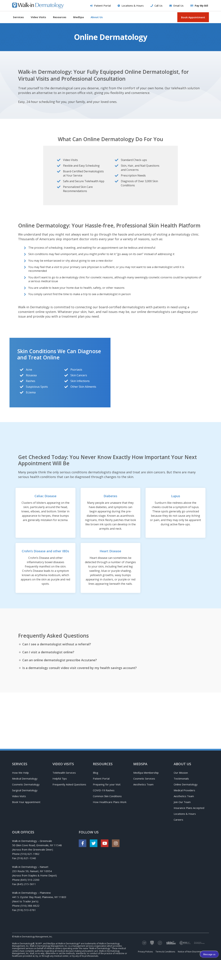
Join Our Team (182, 802)
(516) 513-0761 (26, 910)
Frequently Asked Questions (69, 784)
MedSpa (78, 17)
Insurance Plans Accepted (189, 808)
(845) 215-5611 (26, 884)
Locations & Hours (133, 5)
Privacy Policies (145, 951)
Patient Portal (102, 5)
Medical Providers (184, 790)
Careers (178, 819)
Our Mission (181, 772)
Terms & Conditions (165, 951)
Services (18, 17)
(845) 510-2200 (29, 879)
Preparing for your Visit (107, 784)
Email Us (178, 5)
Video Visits (38, 17)
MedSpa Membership (146, 772)
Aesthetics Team (143, 784)
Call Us (158, 5)
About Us (97, 17)
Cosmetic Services (144, 778)
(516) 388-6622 (29, 905)
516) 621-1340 (27, 858)
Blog (95, 772)
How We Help (20, 772)
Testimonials (181, 778)
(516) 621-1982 (29, 854)
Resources (59, 17)
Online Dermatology (186, 784)
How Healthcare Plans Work (109, 802)
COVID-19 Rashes (103, 790)
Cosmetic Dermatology (26, 784)
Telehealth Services (64, 772)
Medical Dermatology (24, 778)
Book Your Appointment (26, 802)
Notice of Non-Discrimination (192, 951)
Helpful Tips (59, 778)
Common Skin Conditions (107, 796)
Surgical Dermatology (24, 790)
